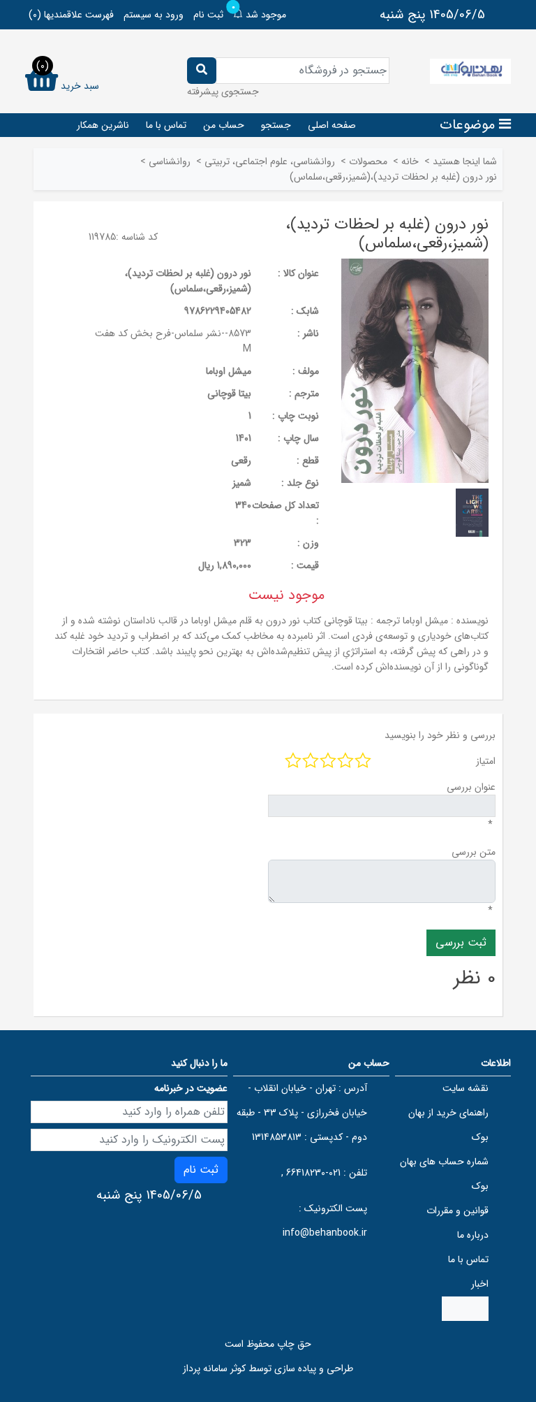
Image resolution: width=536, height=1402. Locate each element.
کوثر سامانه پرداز (214, 1368)
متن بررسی (474, 852)
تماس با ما (166, 125)
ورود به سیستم (154, 14)
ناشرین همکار (103, 125)
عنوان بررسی (471, 787)
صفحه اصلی (332, 125)
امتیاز (486, 761)
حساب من (223, 125)
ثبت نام (208, 14)
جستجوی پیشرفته (223, 91)
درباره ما (473, 1235)
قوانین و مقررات (457, 1210)
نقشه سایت (465, 1088)
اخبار (480, 1284)
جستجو (276, 125)
